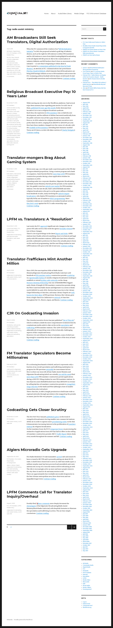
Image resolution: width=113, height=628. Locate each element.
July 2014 (85, 191)
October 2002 (87, 447)
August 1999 (86, 512)
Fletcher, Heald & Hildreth (36, 71)
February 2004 (87, 418)
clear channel (15, 57)
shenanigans (31, 506)
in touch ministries (12, 126)
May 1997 (85, 550)
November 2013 (87, 206)
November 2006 (87, 357)
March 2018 (86, 110)
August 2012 (86, 233)
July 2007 (85, 342)
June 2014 (85, 193)
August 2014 (86, 189)
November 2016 (87, 139)
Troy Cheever (87, 71)
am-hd (9, 57)
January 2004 (87, 420)
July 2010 (85, 279)
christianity (10, 325)
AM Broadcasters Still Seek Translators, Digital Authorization (37, 39)
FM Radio (85, 571)
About (53, 13)
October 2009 (87, 296)
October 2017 (86, 119)
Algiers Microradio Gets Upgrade (37, 450)
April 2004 (86, 414)
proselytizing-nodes (59, 422)
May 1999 (85, 517)
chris (84, 88)
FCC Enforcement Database (96, 13)
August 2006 (86, 362)
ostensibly (49, 369)
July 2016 (85, 147)
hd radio (18, 66)
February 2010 (87, 289)
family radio (18, 124)
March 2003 (86, 438)
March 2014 (86, 198)
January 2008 (87, 331)
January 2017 (86, 135)
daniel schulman (15, 328)
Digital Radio (16, 51)
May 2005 (86, 390)
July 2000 (85, 491)
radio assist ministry (15, 72)
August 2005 (86, 384)
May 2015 (85, 172)
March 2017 (86, 132)
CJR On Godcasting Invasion (33, 313)
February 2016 (87, 156)
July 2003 (85, 431)
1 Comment (10, 189)
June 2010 (85, 281)
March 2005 (86, 394)
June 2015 (85, 171)
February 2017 (87, 134)
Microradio (18, 459)
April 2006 (86, 370)
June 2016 (85, 148)
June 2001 (85, 471)
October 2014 (86, 185)
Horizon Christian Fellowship (37, 283)
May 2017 (85, 128)
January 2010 (86, 290)
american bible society (13, 107)
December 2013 (87, 204)
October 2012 (86, 230)
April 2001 (86, 475)
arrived (59, 457)
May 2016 (85, 150)
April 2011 (85, 263)
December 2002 (87, 444)
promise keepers (12, 135)
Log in (85, 602)
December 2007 (87, 333)
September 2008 (88, 320)
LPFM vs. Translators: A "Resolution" (40, 219)
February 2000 (87, 501)
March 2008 (86, 327)
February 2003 (87, 440)
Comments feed (87, 605)
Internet (85, 574)
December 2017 (87, 115)
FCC (8, 53)
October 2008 (87, 318)
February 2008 (87, 329)
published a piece (53, 417)
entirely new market (52, 186)
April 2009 (86, 307)
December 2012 (87, 226)
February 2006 (87, 373)
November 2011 (87, 250)
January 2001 (86, 480)
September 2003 (88, 427)
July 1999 (85, 514)
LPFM (19, 53)
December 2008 (87, 314)
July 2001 (85, 469)
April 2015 (85, 174)
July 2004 (85, 408)
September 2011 (87, 254)
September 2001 (87, 466)
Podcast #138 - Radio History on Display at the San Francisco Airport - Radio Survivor (94, 77)
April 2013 (86, 218)
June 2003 (86, 432)
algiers (9, 465)
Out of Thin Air (68, 320)
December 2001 (87, 460)
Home (46, 13)
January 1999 (86, 525)
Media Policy (10, 55)
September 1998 (87, 530)
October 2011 (86, 252)
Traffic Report (61, 434)
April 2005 (86, 392)
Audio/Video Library (65, 13)
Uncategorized (11, 462)
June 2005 (86, 388)
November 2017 (87, 117)
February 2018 (87, 112)
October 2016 (86, 141)
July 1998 (85, 534)
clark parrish (17, 173)
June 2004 (86, 410)
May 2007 (86, 346)
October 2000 (87, 486)
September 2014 (87, 187)
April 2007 (86, 348)
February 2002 (87, 458)
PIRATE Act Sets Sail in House (91, 55)
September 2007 (88, 338)
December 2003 (87, 421)
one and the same (64, 374)
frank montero (11, 66)
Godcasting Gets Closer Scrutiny (36, 410)
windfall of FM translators (38, 127)
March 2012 (86, 242)
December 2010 (87, 270)
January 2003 (87, 442)
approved (43, 226)
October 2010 (86, 274)
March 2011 (86, 265)
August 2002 (86, 451)
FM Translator (13, 53)
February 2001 (87, 479)
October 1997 (86, 545)
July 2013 (85, 213)
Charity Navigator (68, 130)
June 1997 (85, 549)
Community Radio (12, 228)
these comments (44, 503)
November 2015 (87, 161)
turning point (10, 144)
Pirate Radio (10, 461)
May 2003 (86, 434)
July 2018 (85, 104)
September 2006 (88, 361)
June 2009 (86, 303)
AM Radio (9, 51)
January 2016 (86, 158)
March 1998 (86, 541)
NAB (84, 583)
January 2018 (86, 113)
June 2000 (86, 493)
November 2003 (87, 423)
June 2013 (85, 215)
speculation (13, 74)
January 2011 (86, 268)
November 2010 (87, 272)
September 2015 (87, 165)
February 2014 (87, 200)
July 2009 (85, 301)
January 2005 (87, 397)
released (69, 229)
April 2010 (86, 285)
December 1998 (87, 527)
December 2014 (87, 182)
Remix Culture (87, 587)
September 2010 (87, 276)
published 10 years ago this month (43, 108)
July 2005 (85, 386)
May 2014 (85, 195)
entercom (16, 64)
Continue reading (69, 78)
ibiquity (9, 68)
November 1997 (87, 543)
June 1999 (85, 515)
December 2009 (87, 292)
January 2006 (87, 375)
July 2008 (85, 324)
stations (29, 426)
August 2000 (86, 490)
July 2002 (85, 453)
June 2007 (86, 344)
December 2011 (87, 248)
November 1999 (87, 506)
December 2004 (87, 399)
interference (10, 70)
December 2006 (87, 355)
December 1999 (87, 504)
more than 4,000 (59, 174)
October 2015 (86, 163)
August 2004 (86, 407)
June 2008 (86, 325)
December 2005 (87, 377)
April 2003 (86, 436)
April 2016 (85, 152)
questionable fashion (37, 278)
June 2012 (85, 237)
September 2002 (88, 449)
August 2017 (86, 123)
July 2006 (85, 364)
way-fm (19, 74)
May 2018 (85, 106)
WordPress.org (87, 607)
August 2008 (86, 322)
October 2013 (86, 207)
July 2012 (85, 235)
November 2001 (87, 462)
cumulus (9, 59)
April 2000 (86, 497)
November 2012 (87, 228)
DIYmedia (10, 619)
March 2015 (86, 176)
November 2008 (87, 316)
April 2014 (86, 196)
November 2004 (87, 401)
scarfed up (71, 275)
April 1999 (85, 519)
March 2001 (86, 477)
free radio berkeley (12, 469)
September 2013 (87, 209)
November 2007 (87, 335)
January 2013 (86, 224)
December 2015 (87, 159)
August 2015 (86, 167)
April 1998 (85, 539)
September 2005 (88, 383)
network (57, 297)
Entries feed (86, 603)
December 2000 (87, 482)
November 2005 (87, 379)
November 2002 (87, 445)
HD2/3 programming (57, 198)
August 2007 (86, 340)
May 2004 (86, 412)
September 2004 (88, 405)
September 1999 (87, 510)
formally (63, 229)
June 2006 (86, 366)
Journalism (86, 576)
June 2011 (85, 259)
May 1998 (85, 538)
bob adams (10, 173)
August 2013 (86, 211)
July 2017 (85, 124)
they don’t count (32, 203)
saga (8, 74)
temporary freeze (57, 429)
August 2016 (86, 145)
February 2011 (87, 266)
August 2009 (86, 300)
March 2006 (86, 372)
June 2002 (86, 455)
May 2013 (85, 217)
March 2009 (86, 309)
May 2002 (86, 456)
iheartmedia (15, 68)
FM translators (52, 113)
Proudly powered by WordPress (23, 619)
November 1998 (87, 528)
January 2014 (86, 202)
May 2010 (85, 283)
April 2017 (85, 130)
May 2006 (86, 368)
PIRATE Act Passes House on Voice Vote (94, 49)
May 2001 (85, 473)
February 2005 (87, 396)
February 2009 (87, 311)
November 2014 (87, 183)
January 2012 (86, 246)
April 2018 (86, 108)
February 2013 (87, 222)
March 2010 (86, 287)
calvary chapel (15, 465)
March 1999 (86, 521)
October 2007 (87, 337)
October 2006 (87, 359)
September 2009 (88, 298)
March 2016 (86, 154)
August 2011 (86, 255)
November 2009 (87, 294)
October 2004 (87, 403)
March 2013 (86, 220)
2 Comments (10, 76)
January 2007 (87, 353)
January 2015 (86, 180)
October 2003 (87, 425)
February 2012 (87, 244)
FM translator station (43, 275)
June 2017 (85, 126)
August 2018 (86, 102)
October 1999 (86, 508)
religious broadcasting (13, 334)
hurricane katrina (12, 470)
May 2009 (86, 305)
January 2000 (87, 503)
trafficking (30, 327)
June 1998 (85, 536)
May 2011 (85, 261)
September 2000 (88, 488)
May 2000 (86, 495)
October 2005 (87, 381)
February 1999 (87, 523)
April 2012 (86, 241)
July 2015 (85, 169)
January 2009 (87, 313)
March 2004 (86, 416)
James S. (85, 68)
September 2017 (87, 121)
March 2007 (86, 349)
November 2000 (87, 484)
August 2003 (86, 429)
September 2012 (87, 231)
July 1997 (85, 547)
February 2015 (87, 178)
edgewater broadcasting (14, 117)
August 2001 (86, 467)
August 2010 (86, 278)
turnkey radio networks (49, 280)
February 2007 (87, 351)
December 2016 (87, 137)
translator (72, 424)
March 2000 (86, 499)
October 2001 (86, 464)
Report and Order (61, 233)
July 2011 (85, 257)
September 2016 (87, 143)
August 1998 (86, 532)
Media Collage (79, 13)
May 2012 (85, 239)
